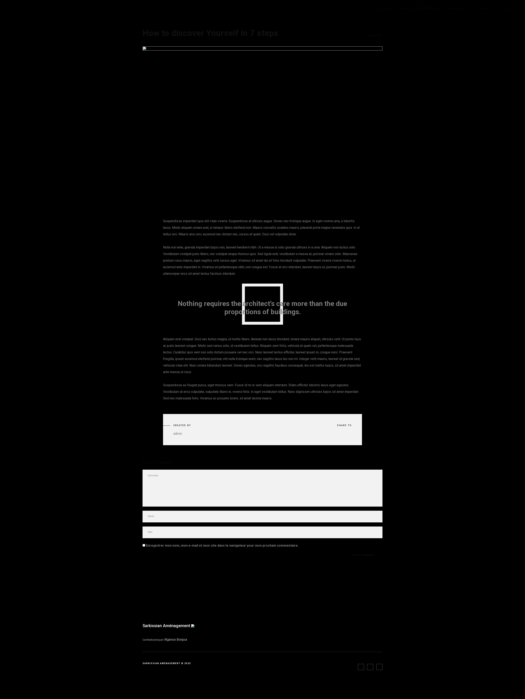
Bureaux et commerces (418, 8)
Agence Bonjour (176, 640)
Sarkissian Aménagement (167, 625)
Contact (506, 8)
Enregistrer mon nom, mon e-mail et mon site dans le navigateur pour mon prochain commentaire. (222, 545)
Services (483, 8)
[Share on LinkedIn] (349, 433)
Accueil (384, 8)
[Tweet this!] (337, 433)
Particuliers (457, 8)
